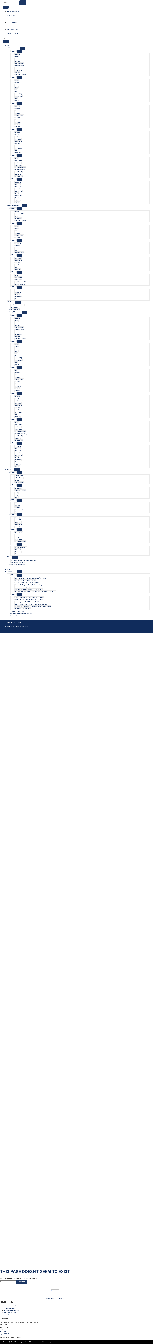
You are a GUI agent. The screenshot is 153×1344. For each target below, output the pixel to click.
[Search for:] (8, 1282)
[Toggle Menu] (22, 48)
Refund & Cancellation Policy (12, 1310)
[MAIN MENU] (6, 41)
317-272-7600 (4, 1331)
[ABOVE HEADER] (6, 7)
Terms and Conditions (10, 1312)
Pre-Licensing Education (11, 1306)
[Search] (22, 2)
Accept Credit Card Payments (55, 1298)
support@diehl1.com (6, 1334)
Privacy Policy (8, 1315)
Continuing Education (10, 1308)
